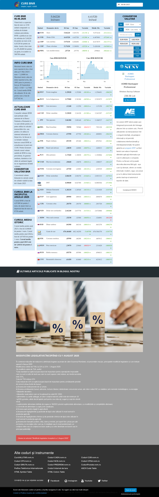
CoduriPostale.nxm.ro (91, 464)
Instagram (72, 481)
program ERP (130, 148)
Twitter (104, 481)
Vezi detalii (130, 100)
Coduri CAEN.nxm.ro (57, 457)
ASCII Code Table (88, 468)
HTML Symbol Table (23, 472)
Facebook (54, 481)
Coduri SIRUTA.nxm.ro (24, 464)
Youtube (88, 481)
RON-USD (135, 44)
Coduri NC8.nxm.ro (56, 461)
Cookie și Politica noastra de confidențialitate (30, 493)
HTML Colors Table (56, 472)
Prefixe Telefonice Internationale (28, 468)
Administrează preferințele (130, 494)
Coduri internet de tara (58, 468)
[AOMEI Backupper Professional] (129, 76)
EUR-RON (124, 40)
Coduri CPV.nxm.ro (22, 461)
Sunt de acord (130, 490)
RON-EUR (124, 44)
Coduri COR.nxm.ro (90, 457)
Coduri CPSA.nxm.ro (90, 461)
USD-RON (135, 40)
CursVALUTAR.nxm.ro (24, 457)
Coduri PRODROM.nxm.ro (59, 464)
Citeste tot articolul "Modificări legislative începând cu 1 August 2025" (43, 438)
